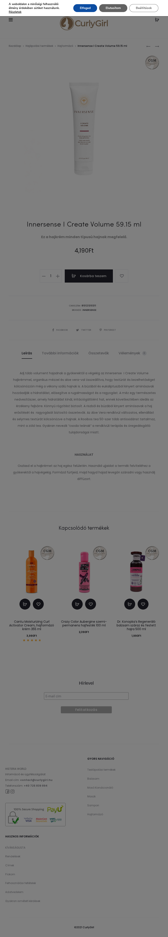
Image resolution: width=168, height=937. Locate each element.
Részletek (15, 12)
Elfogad (85, 8)
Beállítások (144, 8)
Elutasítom (113, 8)
